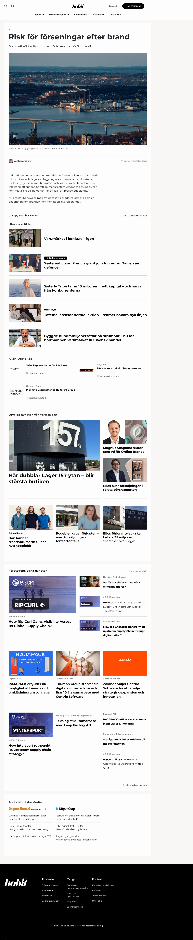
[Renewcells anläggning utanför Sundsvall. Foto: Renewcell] (78, 99)
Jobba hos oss (99, 895)
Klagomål (72, 901)
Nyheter (39, 14)
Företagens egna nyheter (28, 570)
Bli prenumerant (50, 885)
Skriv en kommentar (135, 215)
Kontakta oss (98, 890)
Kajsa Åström (24, 161)
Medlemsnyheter (59, 14)
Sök (12, 6)
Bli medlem (48, 890)
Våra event (98, 14)
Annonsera (47, 895)
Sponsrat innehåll (75, 907)
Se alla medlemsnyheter (135, 785)
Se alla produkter (50, 901)
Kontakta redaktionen (103, 885)
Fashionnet (80, 14)
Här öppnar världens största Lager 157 (30, 836)
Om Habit (115, 14)
